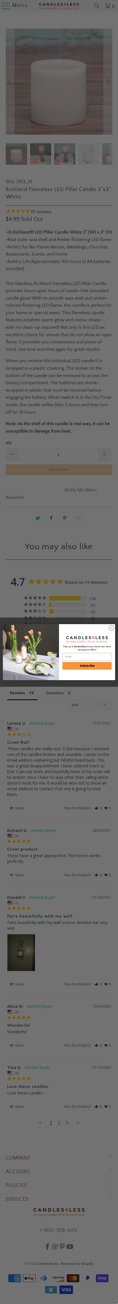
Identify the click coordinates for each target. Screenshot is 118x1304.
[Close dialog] (111, 627)
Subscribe (87, 666)
